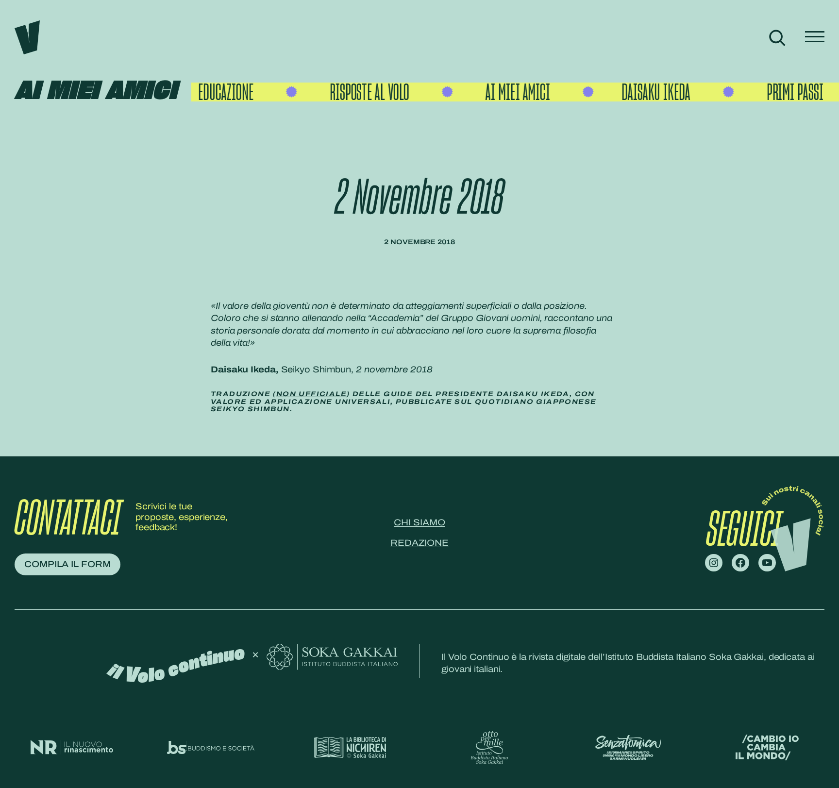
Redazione (419, 543)
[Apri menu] (814, 37)
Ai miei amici (96, 91)
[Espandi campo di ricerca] (777, 38)
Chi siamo (419, 522)
